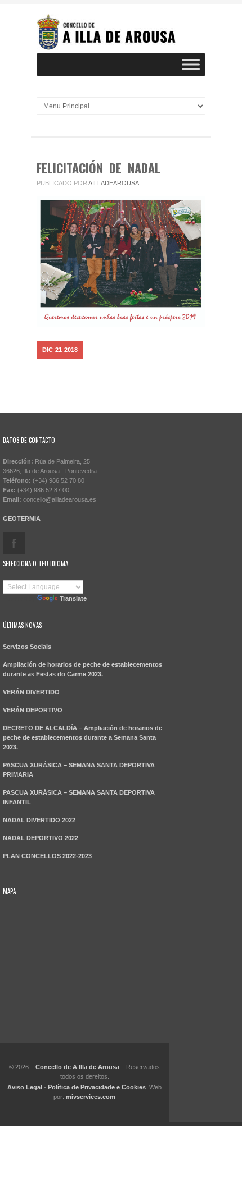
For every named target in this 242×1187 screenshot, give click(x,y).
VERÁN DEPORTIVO (32, 710)
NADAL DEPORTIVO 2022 (40, 838)
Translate (73, 598)
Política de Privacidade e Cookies (97, 1087)
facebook (14, 543)
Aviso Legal (24, 1087)
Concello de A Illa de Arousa (77, 1067)
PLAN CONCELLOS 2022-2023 (47, 856)
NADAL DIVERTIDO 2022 (39, 820)
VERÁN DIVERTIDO (31, 692)
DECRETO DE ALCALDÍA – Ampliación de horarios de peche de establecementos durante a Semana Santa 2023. (82, 737)
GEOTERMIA (22, 518)
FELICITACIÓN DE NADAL (98, 168)
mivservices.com (90, 1096)
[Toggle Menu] (191, 64)
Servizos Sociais (27, 646)
